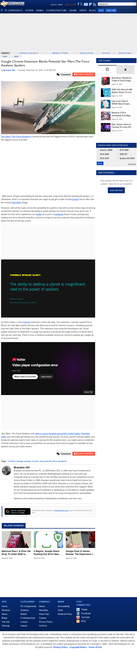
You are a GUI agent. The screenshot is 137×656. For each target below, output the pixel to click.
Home (4, 606)
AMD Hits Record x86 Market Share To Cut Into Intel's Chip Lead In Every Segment (122, 91)
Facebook (58, 214)
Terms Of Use (95, 647)
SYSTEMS (29, 10)
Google (19, 461)
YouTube (85, 617)
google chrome (31, 461)
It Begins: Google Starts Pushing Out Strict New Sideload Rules (46, 553)
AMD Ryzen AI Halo (86, 53)
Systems (24, 610)
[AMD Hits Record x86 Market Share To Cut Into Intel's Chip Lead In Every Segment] (106, 92)
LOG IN (54, 5)
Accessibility (64, 606)
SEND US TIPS (70, 5)
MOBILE (39, 10)
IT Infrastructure (27, 618)
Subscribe (111, 10)
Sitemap (6, 626)
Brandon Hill (22, 467)
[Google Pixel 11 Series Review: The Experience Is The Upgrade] (80, 539)
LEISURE (73, 10)
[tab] (107, 69)
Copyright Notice (78, 647)
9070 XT (123, 154)
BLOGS (92, 10)
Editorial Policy (65, 614)
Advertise (43, 610)
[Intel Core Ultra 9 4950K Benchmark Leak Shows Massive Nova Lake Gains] (106, 104)
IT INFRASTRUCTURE (56, 10)
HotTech (43, 626)
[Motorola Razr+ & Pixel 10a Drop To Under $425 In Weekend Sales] (16, 539)
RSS (83, 621)
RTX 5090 (104, 154)
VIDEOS (83, 10)
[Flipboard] (90, 4)
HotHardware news (61, 510)
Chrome (26, 322)
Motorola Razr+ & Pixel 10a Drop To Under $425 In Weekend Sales (16, 553)
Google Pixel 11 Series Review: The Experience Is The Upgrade (80, 553)
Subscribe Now (116, 190)
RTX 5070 (104, 158)
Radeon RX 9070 (127, 158)
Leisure (24, 622)
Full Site (6, 622)
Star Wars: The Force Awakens (16, 136)
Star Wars (16, 202)
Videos (23, 626)
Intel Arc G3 (106, 53)
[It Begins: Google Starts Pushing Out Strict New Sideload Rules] (48, 539)
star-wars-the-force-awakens (53, 461)
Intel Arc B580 (106, 150)
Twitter (39, 214)
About (42, 606)
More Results (132, 164)
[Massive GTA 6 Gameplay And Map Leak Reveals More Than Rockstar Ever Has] (106, 115)
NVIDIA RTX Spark (125, 53)
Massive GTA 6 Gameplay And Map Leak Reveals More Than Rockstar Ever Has (121, 114)
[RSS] (94, 4)
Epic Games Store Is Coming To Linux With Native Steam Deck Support (122, 126)
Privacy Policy (46, 622)
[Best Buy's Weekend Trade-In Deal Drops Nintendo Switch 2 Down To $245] (106, 81)
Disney (75, 199)
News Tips (44, 614)
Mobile (23, 614)
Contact (42, 618)
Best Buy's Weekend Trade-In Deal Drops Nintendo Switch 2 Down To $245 (121, 79)
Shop (101, 10)
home (5, 56)
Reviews (6, 610)
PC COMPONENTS (13, 10)
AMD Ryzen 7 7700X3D (60, 53)
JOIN (60, 5)
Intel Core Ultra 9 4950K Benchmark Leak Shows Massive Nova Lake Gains (122, 102)
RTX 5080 (124, 150)
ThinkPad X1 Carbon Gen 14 (28, 53)
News (16, 56)
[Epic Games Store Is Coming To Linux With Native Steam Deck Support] (106, 127)
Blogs (4, 618)
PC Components (28, 606)
